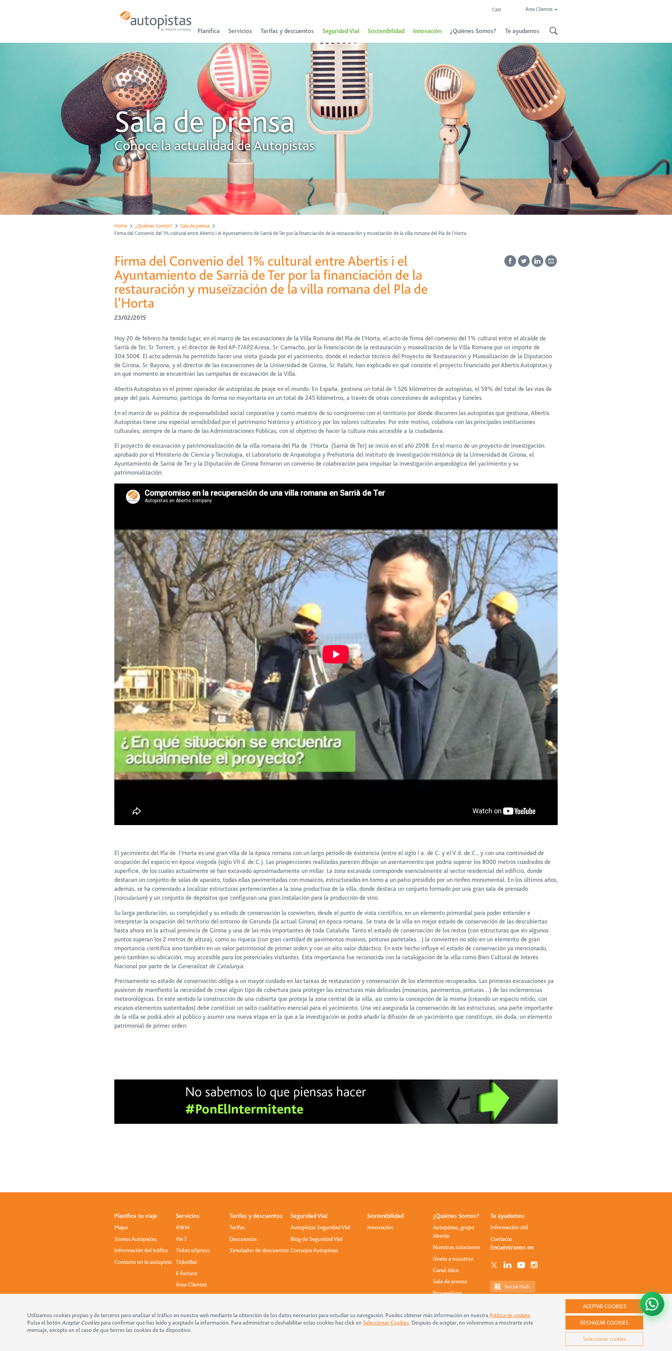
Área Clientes (191, 1284)
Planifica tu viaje (136, 1216)
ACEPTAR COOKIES (604, 1306)
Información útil (509, 1227)
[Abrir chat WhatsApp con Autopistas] (652, 1304)
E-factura (186, 1273)
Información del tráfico (141, 1250)
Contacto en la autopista (143, 1261)
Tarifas (237, 1227)
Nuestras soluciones (456, 1247)
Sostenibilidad (386, 31)
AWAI (183, 1227)
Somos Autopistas (135, 1238)
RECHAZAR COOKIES (604, 1322)
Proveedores (447, 1293)
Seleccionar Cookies (386, 1322)
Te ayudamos (507, 1216)
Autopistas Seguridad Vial (320, 1227)
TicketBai (186, 1261)
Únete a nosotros (453, 1258)
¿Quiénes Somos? (153, 226)
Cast (496, 9)
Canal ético (446, 1270)
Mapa (121, 1227)
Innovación (427, 31)
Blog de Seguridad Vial (316, 1238)
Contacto (501, 1238)
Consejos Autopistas (314, 1250)
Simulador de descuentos (259, 1250)
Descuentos (243, 1238)
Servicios (188, 1216)
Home (120, 226)
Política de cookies (510, 1315)
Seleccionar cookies (604, 1339)
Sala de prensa (195, 226)
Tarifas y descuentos (256, 1216)
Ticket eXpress (193, 1250)
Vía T (181, 1238)
